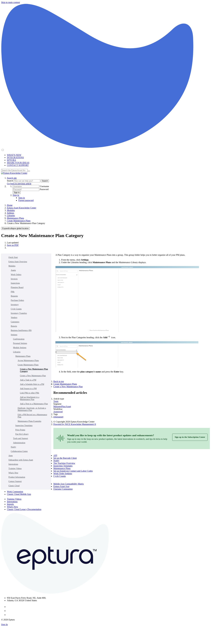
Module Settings (19, 348)
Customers (15, 322)
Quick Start (13, 257)
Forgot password (26, 200)
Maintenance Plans (15, 218)
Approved (58, 411)
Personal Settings (20, 343)
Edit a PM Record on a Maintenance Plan (32, 416)
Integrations (13, 464)
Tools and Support (20, 438)
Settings (10, 213)
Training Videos (15, 468)
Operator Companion (63, 489)
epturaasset (58, 417)
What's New (13, 473)
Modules (11, 210)
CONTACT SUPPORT (18, 165)
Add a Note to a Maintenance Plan (34, 404)
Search (10, 180)
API (55, 455)
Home (9, 205)
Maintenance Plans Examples (29, 421)
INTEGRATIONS (15, 157)
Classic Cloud (14, 486)
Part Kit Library (22, 434)
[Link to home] (14, 173)
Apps (10, 456)
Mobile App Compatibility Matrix (68, 484)
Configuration (18, 339)
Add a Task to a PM (28, 380)
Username (44, 186)
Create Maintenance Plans (18, 220)
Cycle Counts (16, 309)
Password (44, 189)
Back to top (58, 381)
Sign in (17, 192)
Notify (13, 447)
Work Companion (15, 491)
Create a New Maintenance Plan (33, 376)
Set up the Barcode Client (65, 458)
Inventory (15, 305)
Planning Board (17, 287)
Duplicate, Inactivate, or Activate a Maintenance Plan (32, 409)
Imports (10, 504)
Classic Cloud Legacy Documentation (24, 509)
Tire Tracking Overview (64, 463)
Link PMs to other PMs (29, 393)
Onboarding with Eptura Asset (20, 460)
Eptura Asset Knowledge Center (21, 208)
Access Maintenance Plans (28, 360)
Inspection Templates (23, 425)
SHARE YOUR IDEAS (18, 162)
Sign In (4, 624)
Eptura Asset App (61, 486)
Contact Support (15, 481)
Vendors (14, 317)
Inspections (15, 283)
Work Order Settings (62, 473)
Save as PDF (13, 245)
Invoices (14, 279)
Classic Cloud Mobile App (19, 494)
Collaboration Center (19, 451)
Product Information (16, 477)
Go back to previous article (19, 183)
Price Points (20, 430)
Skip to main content (10, 2)
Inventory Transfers (19, 313)
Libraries (11, 215)
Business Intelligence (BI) (21, 330)
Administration (19, 443)
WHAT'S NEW (14, 155)
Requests (14, 296)
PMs (12, 292)
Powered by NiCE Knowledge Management (74, 424)
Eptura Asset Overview (17, 262)
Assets (13, 270)
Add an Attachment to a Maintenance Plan (29, 398)
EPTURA (11, 160)
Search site (12, 178)
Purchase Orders (17, 300)
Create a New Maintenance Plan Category (34, 370)
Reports (14, 326)
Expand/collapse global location (15, 228)
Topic (56, 401)
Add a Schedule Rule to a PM (32, 384)
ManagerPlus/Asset (62, 406)
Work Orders (16, 274)
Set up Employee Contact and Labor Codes (73, 471)
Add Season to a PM (28, 388)
